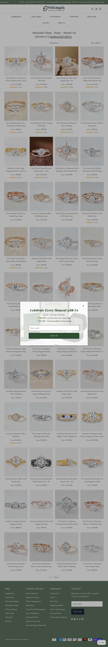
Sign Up (54, 336)
